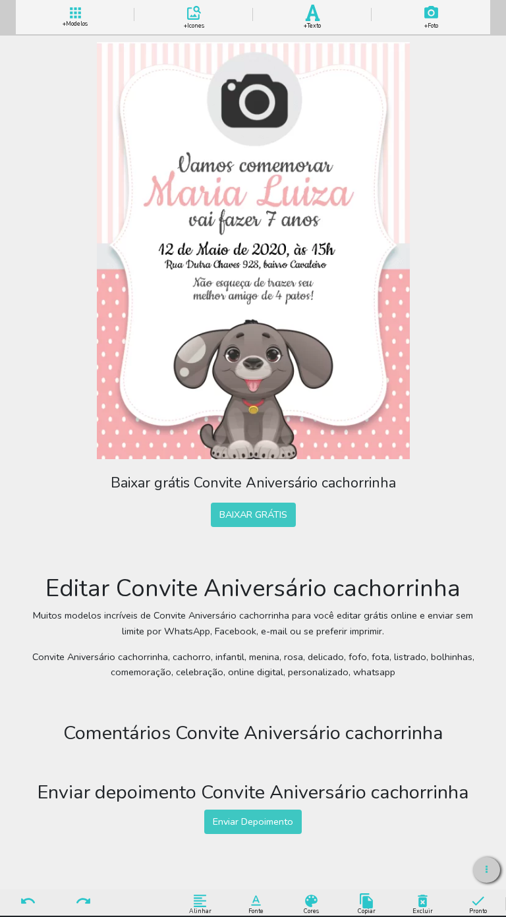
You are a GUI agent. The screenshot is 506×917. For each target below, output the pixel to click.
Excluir (422, 910)
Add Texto (312, 23)
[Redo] (83, 901)
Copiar (367, 910)
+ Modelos (75, 22)
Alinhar (200, 910)
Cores (311, 910)
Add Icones (194, 23)
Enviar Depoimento (253, 821)
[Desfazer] (27, 901)
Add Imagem (431, 23)
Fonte (256, 910)
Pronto (478, 910)
